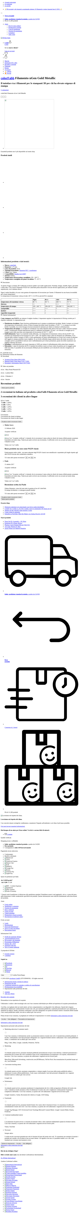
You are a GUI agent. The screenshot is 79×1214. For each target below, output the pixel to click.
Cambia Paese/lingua (18, 975)
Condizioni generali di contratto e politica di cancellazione (22, 985)
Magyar (13, 1185)
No (32, 457)
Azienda (7, 992)
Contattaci (11, 33)
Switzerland (17, 1208)
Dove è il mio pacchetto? (12, 928)
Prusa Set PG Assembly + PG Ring (15, 521)
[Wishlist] (6, 54)
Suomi (12, 1197)
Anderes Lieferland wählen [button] (9, 1161)
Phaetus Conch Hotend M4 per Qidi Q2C (17, 525)
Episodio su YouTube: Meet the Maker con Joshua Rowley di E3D (25, 514)
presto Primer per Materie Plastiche (15, 528)
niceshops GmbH (14, 978)
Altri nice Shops (9, 994)
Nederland (16, 1187)
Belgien (13, 1166)
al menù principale (10, 2)
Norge (12, 1210)
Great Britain (18, 1201)
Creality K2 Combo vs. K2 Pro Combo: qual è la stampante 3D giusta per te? (28, 509)
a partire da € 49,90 (22, 19)
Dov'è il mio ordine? (14, 26)
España (13, 1177)
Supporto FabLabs (10, 945)
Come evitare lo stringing (12, 512)
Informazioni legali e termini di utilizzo (16, 982)
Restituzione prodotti (14, 27)
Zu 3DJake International (8, 1158)
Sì (26, 457)
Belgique (15, 1168)
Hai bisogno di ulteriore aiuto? (14, 917)
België (12, 1170)
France (13, 1178)
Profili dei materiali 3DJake (13, 937)
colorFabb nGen (7, 353)
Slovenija (15, 1194)
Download (5, 356)
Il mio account (9, 911)
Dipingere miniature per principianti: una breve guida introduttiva (24, 507)
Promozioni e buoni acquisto (13, 915)
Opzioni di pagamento (15, 31)
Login (6, 44)
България (16, 1171)
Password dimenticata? (11, 927)
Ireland (13, 1182)
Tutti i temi (11, 34)
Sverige (13, 1199)
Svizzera (14, 1206)
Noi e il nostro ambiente (12, 947)
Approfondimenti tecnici (12, 938)
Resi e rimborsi (9, 910)
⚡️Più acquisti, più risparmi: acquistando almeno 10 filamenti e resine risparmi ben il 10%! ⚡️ (33, 9)
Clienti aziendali (9, 913)
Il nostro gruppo (9, 954)
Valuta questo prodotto (8, 387)
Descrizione (6, 282)
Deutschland (18, 1175)
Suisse (12, 1204)
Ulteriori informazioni (9, 315)
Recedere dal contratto (7, 997)
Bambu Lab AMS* (20, 274)
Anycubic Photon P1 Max (13, 526)
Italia (11, 1184)
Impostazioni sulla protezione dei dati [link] (16, 988)
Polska (13, 1190)
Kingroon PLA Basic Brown (13, 523)
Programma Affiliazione (12, 942)
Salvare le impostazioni (8, 1143)
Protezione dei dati (10, 983)
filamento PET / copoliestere (28, 270)
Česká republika (21, 1173)
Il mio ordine (8, 904)
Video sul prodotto (8, 366)
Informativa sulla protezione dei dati (62, 1016)
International (18, 1164)
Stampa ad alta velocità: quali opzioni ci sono (18, 510)
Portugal (14, 1192)
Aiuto (6, 24)
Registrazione (9, 925)
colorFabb (7, 78)
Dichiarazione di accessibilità (13, 987)
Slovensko (16, 1196)
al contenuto (8, 4)
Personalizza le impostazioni (26, 1019)
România (15, 1211)
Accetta (4, 1019)
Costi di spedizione (14, 29)
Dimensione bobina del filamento (12, 354)
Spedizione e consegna (11, 906)
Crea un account (10, 51)
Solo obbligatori (12, 1019)
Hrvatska (15, 1180)
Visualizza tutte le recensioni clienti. (12, 421)
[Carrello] (41, 57)
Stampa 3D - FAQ (10, 944)
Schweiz (14, 1203)
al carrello (8, 6)
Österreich (16, 1189)
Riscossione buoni (10, 930)
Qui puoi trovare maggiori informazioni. (13, 826)
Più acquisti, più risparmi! (12, 940)
